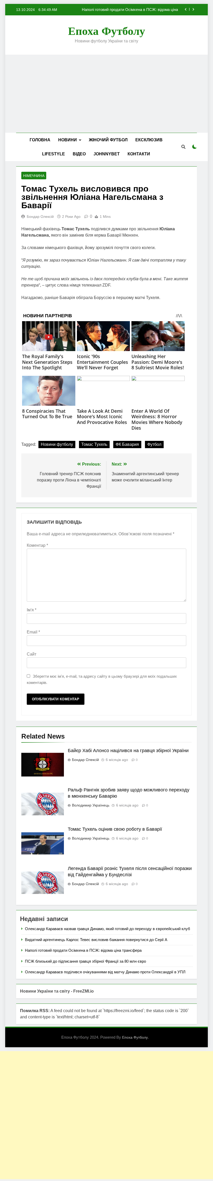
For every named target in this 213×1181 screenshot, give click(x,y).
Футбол (154, 444)
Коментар (37, 545)
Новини (67, 140)
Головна (40, 140)
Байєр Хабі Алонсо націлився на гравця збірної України (128, 750)
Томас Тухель (94, 444)
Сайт (31, 654)
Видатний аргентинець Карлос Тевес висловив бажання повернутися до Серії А (96, 939)
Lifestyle (53, 154)
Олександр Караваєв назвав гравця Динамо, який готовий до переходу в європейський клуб (107, 928)
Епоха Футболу (106, 31)
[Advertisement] (106, 93)
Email (33, 632)
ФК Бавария (127, 444)
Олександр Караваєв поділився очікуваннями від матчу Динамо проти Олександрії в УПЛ (105, 972)
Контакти (139, 154)
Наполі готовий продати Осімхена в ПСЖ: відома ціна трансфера (130, 10)
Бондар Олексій (40, 216)
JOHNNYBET (107, 154)
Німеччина (33, 176)
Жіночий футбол (108, 140)
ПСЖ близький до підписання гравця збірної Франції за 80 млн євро (85, 961)
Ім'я (31, 610)
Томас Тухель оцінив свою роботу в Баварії (115, 829)
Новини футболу (57, 444)
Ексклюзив (149, 140)
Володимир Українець (90, 805)
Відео (79, 154)
